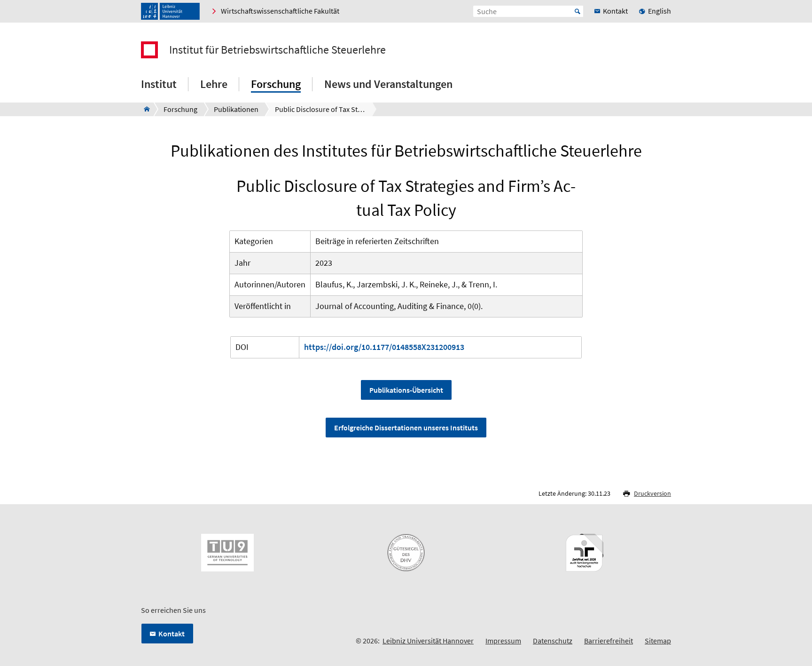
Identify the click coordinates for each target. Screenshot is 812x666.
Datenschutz (552, 640)
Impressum (503, 640)
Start (577, 11)
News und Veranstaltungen (388, 84)
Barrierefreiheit (608, 640)
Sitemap (658, 640)
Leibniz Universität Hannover (428, 640)
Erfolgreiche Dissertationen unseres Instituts (406, 427)
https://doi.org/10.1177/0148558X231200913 (384, 346)
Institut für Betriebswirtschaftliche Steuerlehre (277, 50)
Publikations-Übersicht (406, 390)
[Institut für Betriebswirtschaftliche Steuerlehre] (144, 109)
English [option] (659, 11)
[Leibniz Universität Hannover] (170, 11)
